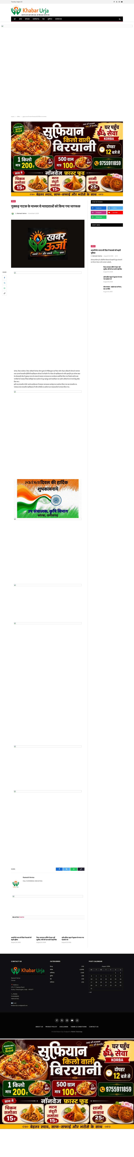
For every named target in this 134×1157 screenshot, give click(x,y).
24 (91, 972)
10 (91, 965)
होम (20, 19)
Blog (51, 953)
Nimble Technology (76, 1018)
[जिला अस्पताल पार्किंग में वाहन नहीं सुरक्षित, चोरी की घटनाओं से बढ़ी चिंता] (47, 914)
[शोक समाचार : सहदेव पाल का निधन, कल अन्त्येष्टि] (96, 289)
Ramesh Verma (21, 213)
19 (101, 968)
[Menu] (15, 19)
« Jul (90, 978)
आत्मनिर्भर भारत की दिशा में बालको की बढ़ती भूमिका (21, 925)
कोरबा (27, 19)
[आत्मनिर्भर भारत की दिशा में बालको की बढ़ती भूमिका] (22, 914)
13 (106, 965)
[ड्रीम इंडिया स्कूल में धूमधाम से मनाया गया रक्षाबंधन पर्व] (73, 914)
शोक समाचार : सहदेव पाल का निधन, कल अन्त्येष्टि (112, 288)
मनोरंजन (58, 19)
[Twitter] (4, 283)
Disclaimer (64, 1013)
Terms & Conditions (79, 1013)
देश (43, 19)
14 (111, 965)
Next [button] (79, 546)
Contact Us (93, 1013)
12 (101, 965)
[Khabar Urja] (30, 10)
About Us (39, 1013)
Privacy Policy (51, 1013)
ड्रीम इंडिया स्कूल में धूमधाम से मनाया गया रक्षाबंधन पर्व (73, 925)
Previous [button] (16, 546)
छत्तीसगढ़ (36, 19)
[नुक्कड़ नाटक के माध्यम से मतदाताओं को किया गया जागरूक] (47, 244)
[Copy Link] (4, 293)
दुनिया (50, 19)
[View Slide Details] (67, 69)
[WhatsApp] (4, 288)
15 (115, 965)
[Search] (119, 19)
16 (120, 965)
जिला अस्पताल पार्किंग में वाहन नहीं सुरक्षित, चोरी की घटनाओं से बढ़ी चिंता (46, 925)
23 (120, 968)
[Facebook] (4, 277)
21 (111, 968)
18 (96, 968)
